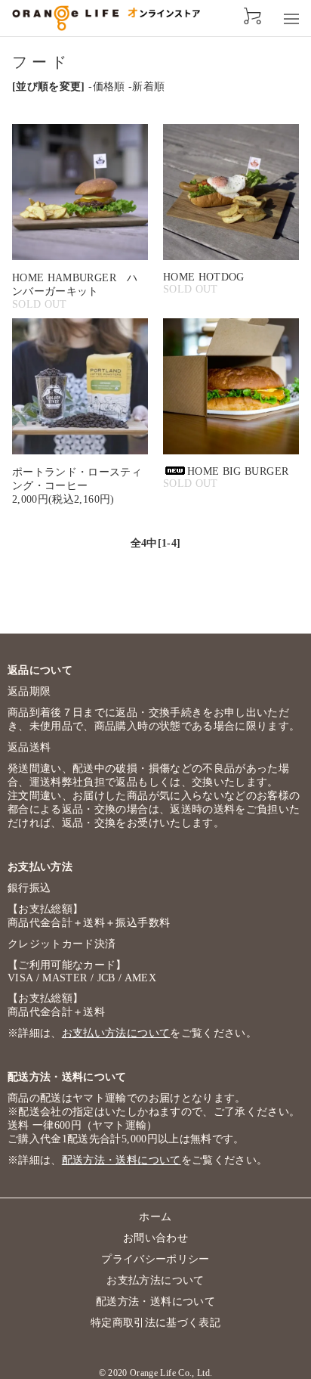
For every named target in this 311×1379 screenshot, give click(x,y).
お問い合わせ (155, 1238)
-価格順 (106, 86)
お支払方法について (155, 1280)
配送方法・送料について (121, 1160)
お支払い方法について (116, 1033)
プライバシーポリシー (155, 1259)
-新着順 (146, 86)
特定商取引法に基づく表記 (155, 1322)
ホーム (155, 1217)
